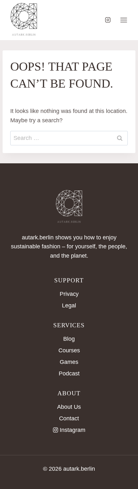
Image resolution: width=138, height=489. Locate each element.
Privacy (69, 294)
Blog (69, 339)
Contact (69, 418)
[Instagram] (108, 20)
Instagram (72, 430)
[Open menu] (123, 20)
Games (69, 362)
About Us (69, 407)
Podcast (69, 373)
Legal (69, 305)
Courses (69, 350)
